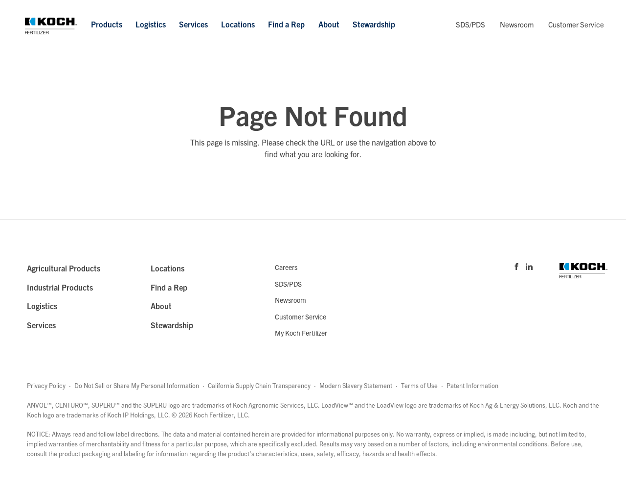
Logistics (150, 24)
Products (106, 24)
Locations (238, 24)
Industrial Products (60, 287)
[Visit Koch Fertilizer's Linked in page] (529, 266)
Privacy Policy (46, 385)
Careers (286, 267)
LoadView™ (337, 405)
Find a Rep (286, 24)
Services (193, 24)
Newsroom (517, 24)
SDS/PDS (470, 24)
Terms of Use (419, 385)
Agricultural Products (63, 268)
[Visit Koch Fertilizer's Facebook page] (516, 266)
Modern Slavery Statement (355, 385)
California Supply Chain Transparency (259, 385)
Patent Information (472, 385)
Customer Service (576, 24)
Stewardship (374, 24)
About (328, 24)
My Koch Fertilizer (301, 332)
